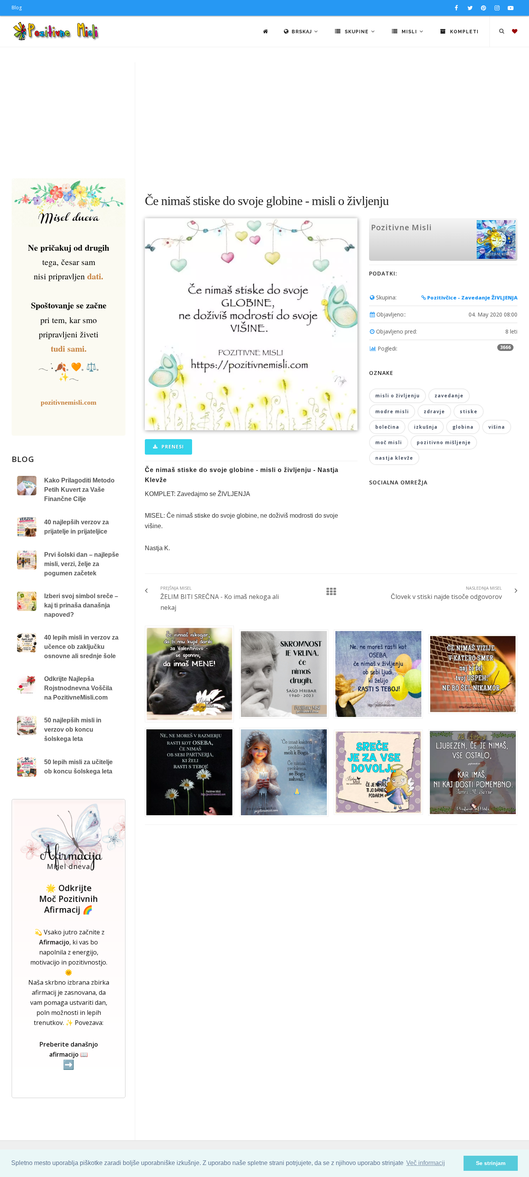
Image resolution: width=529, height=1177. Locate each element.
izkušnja (426, 427)
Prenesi (172, 446)
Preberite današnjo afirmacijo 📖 (69, 1055)
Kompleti (463, 31)
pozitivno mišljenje (444, 442)
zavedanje (449, 395)
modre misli (392, 411)
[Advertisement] (264, 120)
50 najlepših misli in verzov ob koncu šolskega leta (72, 729)
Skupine (356, 31)
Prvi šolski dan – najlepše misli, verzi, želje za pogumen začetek (81, 564)
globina (463, 427)
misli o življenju (397, 395)
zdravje (434, 411)
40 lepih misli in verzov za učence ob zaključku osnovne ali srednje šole (81, 646)
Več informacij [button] (425, 1163)
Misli (409, 31)
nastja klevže (394, 458)
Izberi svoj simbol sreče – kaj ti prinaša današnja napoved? (81, 605)
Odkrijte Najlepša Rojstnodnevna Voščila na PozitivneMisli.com (78, 688)
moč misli (388, 442)
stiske (468, 411)
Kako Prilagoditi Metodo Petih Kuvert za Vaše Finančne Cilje (79, 489)
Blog (17, 7)
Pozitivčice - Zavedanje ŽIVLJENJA (471, 297)
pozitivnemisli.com (68, 402)
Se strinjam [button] (490, 1163)
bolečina (387, 427)
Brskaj (302, 31)
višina (496, 427)
